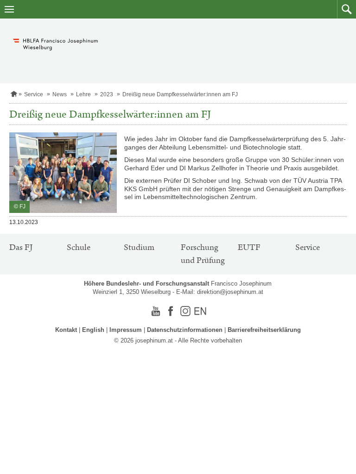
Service (33, 94)
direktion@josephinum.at (230, 291)
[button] (346, 9)
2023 (106, 94)
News (59, 94)
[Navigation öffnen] (9, 9)
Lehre (83, 94)
